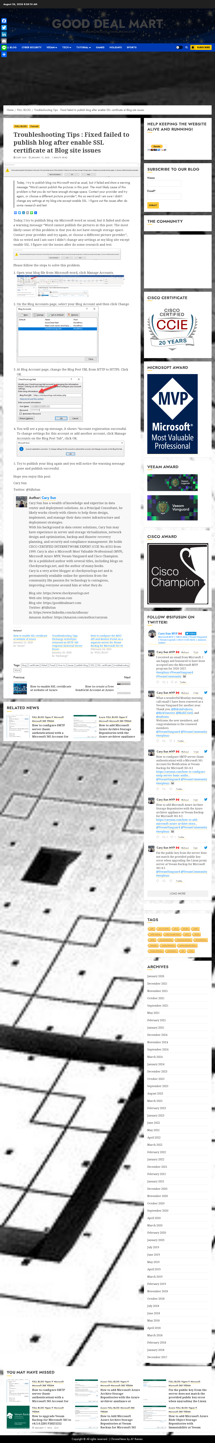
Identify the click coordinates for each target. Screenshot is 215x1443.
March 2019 (154, 1276)
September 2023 (157, 1086)
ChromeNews (118, 1439)
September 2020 (157, 1210)
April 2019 (154, 1269)
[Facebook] (4, 20)
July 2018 (153, 1306)
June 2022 (153, 1123)
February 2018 (156, 1342)
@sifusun (185, 652)
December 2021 (157, 1167)
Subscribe (203, 47)
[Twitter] (4, 27)
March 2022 (154, 1145)
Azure (102, 717)
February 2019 (156, 1284)
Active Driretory (156, 951)
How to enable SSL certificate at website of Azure (30, 637)
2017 (187, 934)
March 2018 (154, 1335)
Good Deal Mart (107, 23)
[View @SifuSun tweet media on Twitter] (184, 676)
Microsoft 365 (39, 721)
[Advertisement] (107, 76)
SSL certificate (104, 665)
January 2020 (155, 1240)
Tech (65, 47)
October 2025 (155, 998)
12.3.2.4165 (164, 929)
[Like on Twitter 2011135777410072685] (171, 789)
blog (24, 665)
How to (61, 665)
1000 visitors (155, 934)
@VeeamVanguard (168, 732)
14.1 (176, 929)
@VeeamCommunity (194, 732)
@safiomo (162, 717)
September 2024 (157, 1049)
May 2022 (153, 1130)
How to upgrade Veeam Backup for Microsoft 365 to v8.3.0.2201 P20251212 (51, 1420)
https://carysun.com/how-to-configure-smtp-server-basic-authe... (181, 773)
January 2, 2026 (43, 1428)
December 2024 (157, 1035)
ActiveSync (172, 951)
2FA (152, 929)
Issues (70, 665)
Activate (153, 945)
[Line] (4, 47)
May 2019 (153, 1262)
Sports (132, 47)
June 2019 (153, 1254)
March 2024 (154, 1057)
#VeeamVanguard (181, 672)
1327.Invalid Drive (173, 934)
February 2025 (156, 1020)
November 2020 (157, 1196)
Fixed (52, 665)
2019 (152, 940)
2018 (197, 934)
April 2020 (154, 1218)
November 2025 (157, 991)
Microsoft (59, 717)
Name (151, 178)
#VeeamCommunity (168, 676)
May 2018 (153, 1320)
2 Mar (196, 693)
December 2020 (157, 1189)
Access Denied (166, 940)
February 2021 (156, 1174)
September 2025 (157, 1005)
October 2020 (155, 1203)
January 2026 (155, 976)
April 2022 (154, 1137)
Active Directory (168, 945)
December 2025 (157, 983)
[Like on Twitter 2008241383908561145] (171, 881)
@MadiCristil (184, 713)
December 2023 (157, 1071)
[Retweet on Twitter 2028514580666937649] (165, 741)
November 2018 (157, 1291)
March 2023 (154, 1101)
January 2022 (155, 1159)
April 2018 (154, 1328)
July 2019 (153, 1247)
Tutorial (82, 47)
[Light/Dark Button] (179, 47)
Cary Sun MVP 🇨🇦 (168, 652)
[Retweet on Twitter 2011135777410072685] (165, 789)
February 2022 (156, 1152)
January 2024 (155, 1064)
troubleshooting (121, 665)
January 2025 (155, 1027)
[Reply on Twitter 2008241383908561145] (158, 881)
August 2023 (155, 1093)
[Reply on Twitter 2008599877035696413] (158, 837)
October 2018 (155, 1298)
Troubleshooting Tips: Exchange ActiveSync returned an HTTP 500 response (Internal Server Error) (67, 642)
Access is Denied (183, 940)
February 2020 (156, 1232)
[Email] (4, 41)
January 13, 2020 (41, 157)
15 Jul (195, 652)
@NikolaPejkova (181, 709)
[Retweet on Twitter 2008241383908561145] (165, 881)
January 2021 (155, 1181)
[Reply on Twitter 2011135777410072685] (158, 789)
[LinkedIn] (4, 34)
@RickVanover (165, 713)
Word (17, 670)
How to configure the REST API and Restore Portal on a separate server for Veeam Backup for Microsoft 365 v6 (107, 640)
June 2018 (153, 1313)
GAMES (100, 47)
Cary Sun (21, 157)
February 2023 (156, 1108)
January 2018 (155, 1350)
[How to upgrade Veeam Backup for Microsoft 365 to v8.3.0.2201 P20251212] (18, 1417)
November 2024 (157, 1042)
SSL (92, 665)
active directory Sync (188, 945)
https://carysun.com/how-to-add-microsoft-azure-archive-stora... (177, 821)
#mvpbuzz (162, 672)
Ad (183, 951)
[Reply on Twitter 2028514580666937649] (158, 741)
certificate (34, 665)
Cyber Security (31, 47)
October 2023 (155, 1079)
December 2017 (157, 1357)
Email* (151, 191)
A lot (191, 951)
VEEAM (51, 47)
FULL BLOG (10, 47)
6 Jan (195, 799)
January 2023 (155, 1115)
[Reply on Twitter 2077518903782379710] (158, 682)
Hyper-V (49, 717)
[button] (186, 47)
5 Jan (195, 847)
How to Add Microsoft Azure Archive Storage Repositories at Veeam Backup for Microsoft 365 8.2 (118, 1423)
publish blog (82, 665)
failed (44, 665)
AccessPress (201, 940)
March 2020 (154, 1225)
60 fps (185, 929)
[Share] (4, 54)
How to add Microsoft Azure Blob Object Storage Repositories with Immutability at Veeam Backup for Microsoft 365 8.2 (188, 1425)
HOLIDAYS (116, 47)
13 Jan (196, 751)
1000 (196, 929)
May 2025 (153, 1013)
